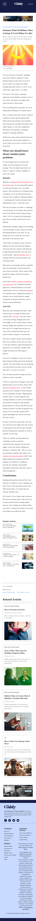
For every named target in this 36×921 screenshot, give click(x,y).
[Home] (18, 4)
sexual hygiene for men (23, 592)
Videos (6, 857)
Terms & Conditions (25, 835)
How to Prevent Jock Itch (14, 610)
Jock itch (16, 316)
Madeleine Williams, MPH (14, 613)
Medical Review (8, 833)
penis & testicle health (9, 592)
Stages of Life (8, 853)
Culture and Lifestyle (10, 855)
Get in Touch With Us (25, 833)
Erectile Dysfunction (6, 534)
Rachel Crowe (10, 656)
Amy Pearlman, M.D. (13, 388)
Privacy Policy (23, 837)
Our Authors (7, 838)
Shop (5, 859)
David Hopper (10, 701)
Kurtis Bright (9, 68)
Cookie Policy (23, 839)
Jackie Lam (9, 747)
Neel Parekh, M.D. (23, 255)
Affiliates (6, 840)
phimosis (30, 290)
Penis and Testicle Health (20, 27)
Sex (5, 737)
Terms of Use (22, 847)
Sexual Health (7, 27)
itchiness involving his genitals (13, 456)
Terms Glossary (8, 836)
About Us (7, 831)
